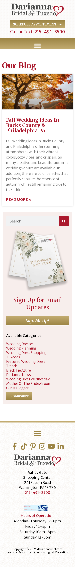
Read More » (19, 199)
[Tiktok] (23, 446)
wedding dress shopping (26, 353)
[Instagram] (42, 446)
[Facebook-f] (14, 446)
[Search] (64, 221)
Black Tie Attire (18, 370)
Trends (12, 366)
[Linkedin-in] (60, 446)
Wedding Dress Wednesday (28, 379)
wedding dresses (20, 344)
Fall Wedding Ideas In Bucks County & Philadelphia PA (32, 125)
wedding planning (21, 348)
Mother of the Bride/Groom (28, 383)
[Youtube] (51, 446)
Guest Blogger (17, 388)
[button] (37, 46)
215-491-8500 (49, 31)
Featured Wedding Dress (25, 361)
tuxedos (13, 357)
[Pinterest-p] (33, 446)
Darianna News (18, 375)
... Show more (19, 396)
